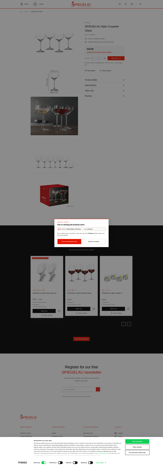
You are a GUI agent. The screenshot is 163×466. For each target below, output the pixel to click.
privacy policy (102, 453)
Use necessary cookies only (137, 452)
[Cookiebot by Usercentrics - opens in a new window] (22, 462)
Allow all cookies (137, 441)
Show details (100, 462)
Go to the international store (69, 241)
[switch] (60, 462)
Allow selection (137, 447)
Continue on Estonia (93, 241)
